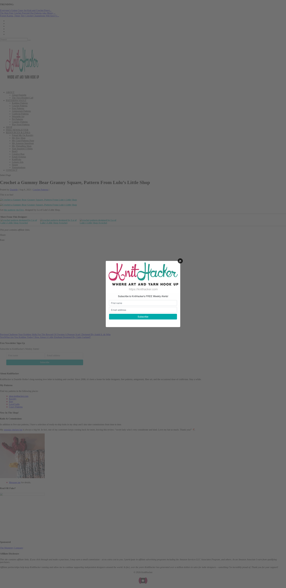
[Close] (180, 260)
